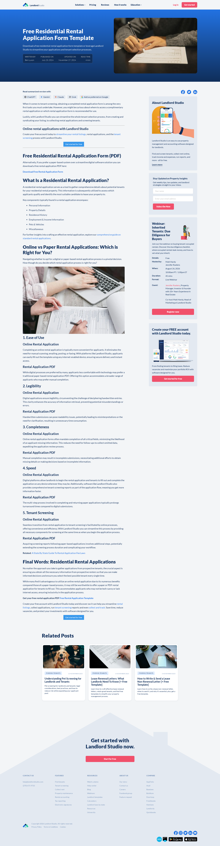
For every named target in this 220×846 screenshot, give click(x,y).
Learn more (157, 164)
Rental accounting (62, 797)
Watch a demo (92, 782)
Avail (148, 786)
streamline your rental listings (71, 134)
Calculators (91, 801)
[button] (80, 4)
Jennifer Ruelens (173, 285)
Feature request (125, 797)
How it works (120, 5)
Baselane (149, 789)
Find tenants (60, 782)
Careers (122, 789)
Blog (89, 789)
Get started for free (73, 144)
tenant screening (63, 607)
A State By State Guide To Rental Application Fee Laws (58, 553)
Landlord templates (94, 797)
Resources (91, 808)
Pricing (92, 5)
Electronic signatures (63, 805)
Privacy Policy (36, 827)
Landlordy (150, 808)
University (91, 812)
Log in (175, 5)
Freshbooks (151, 801)
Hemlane (150, 805)
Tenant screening (61, 786)
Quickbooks (151, 812)
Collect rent (59, 789)
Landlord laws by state (96, 805)
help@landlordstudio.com (33, 782)
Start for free (110, 759)
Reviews (105, 5)
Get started (189, 5)
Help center (92, 786)
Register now (173, 312)
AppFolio (150, 782)
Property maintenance (64, 793)
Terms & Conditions (51, 827)
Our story (123, 782)
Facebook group (125, 793)
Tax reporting (60, 801)
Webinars (91, 793)
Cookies (63, 827)
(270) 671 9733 (29, 786)
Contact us (123, 786)
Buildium (150, 793)
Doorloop (150, 797)
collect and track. (97, 607)
